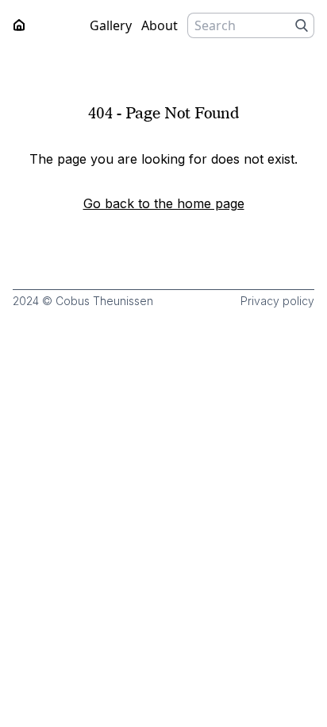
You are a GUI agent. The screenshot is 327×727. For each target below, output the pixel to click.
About (159, 25)
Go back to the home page (163, 203)
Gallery (111, 25)
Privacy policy (277, 300)
